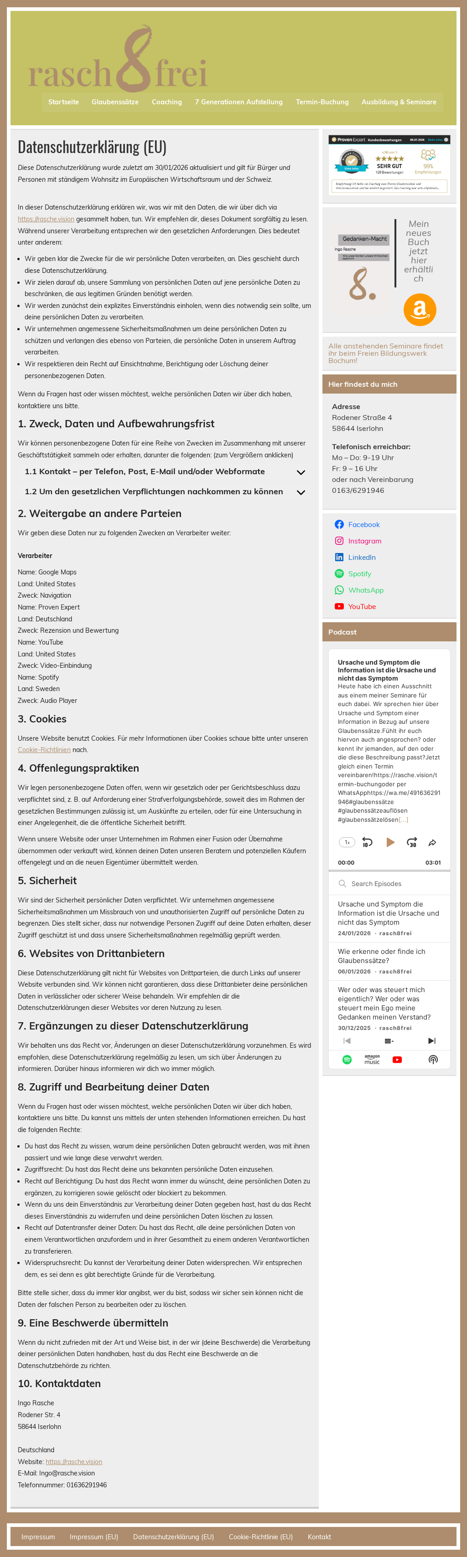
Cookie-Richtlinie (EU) (261, 1537)
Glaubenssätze (115, 102)
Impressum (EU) (94, 1537)
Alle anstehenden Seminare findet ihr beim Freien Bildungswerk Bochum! (385, 353)
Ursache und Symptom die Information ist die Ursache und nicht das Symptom (388, 913)
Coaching (167, 102)
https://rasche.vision (46, 219)
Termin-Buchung (322, 102)
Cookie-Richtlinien (44, 750)
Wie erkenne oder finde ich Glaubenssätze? (381, 956)
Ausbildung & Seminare (399, 102)
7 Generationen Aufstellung (239, 102)
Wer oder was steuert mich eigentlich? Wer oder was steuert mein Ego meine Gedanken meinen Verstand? (384, 1003)
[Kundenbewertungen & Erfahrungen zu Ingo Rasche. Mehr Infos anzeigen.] (389, 193)
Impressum (38, 1537)
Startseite (63, 102)
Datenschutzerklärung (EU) (173, 1537)
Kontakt (319, 1537)
